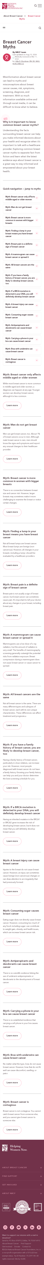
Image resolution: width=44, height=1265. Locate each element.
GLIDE (23, 1259)
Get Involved (7, 1246)
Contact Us (26, 1246)
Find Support (26, 1243)
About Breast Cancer (13, 16)
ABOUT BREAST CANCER (14, 1168)
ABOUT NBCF (9, 1193)
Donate (17, 1246)
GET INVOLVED (9, 1185)
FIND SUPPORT (9, 1176)
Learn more (12, 405)
